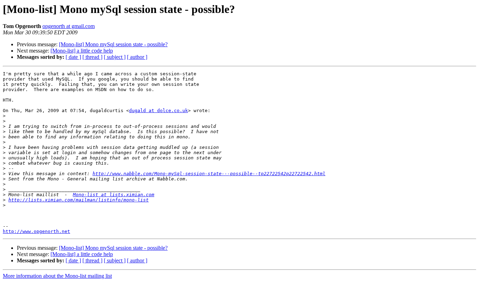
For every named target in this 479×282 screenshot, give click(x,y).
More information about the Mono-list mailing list (57, 276)
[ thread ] (92, 57)
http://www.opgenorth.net (36, 231)
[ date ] (73, 57)
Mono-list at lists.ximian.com (113, 194)
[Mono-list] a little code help (81, 51)
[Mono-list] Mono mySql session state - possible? (113, 44)
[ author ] (137, 57)
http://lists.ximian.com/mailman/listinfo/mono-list (78, 199)
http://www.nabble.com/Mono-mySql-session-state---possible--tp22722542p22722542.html (209, 173)
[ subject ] (115, 57)
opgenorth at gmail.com (68, 26)
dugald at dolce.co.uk (158, 110)
